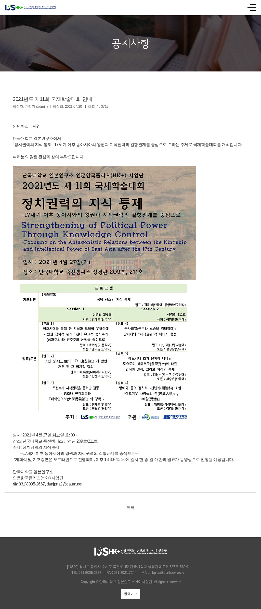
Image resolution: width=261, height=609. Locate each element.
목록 (131, 508)
